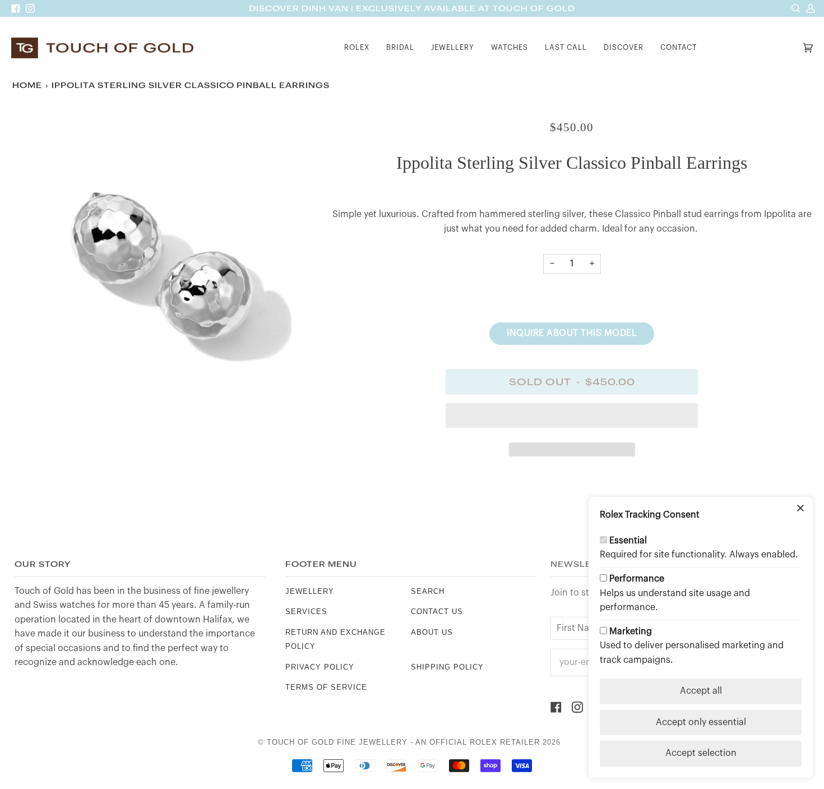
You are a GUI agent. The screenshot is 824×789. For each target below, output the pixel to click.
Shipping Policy (447, 667)
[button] (357, 48)
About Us (432, 632)
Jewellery (309, 591)
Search (428, 591)
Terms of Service (326, 687)
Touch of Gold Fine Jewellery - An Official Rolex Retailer (403, 742)
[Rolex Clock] (753, 48)
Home (27, 85)
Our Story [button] (43, 564)
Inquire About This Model (572, 333)
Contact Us (437, 611)
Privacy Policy (319, 667)
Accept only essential (701, 722)
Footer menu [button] (321, 564)
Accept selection (701, 753)
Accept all (701, 690)
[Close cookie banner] (800, 509)
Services (306, 611)
